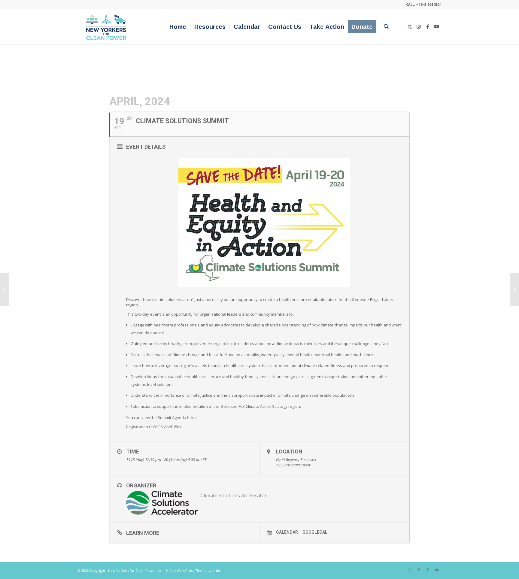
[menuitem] (177, 26)
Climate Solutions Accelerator (234, 495)
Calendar (287, 532)
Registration (137, 426)
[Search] (386, 26)
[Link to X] (409, 26)
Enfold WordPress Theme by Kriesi (193, 570)
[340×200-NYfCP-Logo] (107, 26)
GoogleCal (314, 532)
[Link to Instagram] (418, 26)
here (191, 417)
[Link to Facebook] (427, 26)
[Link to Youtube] (436, 26)
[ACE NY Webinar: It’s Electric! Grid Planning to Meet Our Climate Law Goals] (4, 289)
